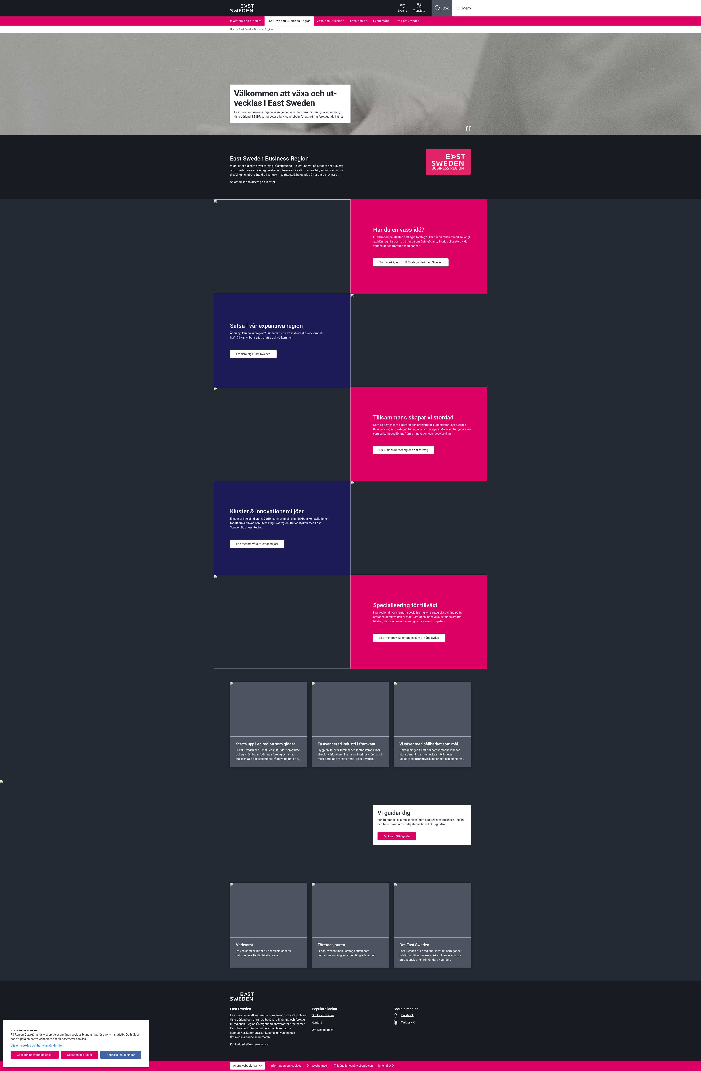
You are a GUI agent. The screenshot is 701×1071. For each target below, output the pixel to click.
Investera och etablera (246, 21)
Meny (466, 8)
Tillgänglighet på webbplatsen (353, 1065)
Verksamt (244, 945)
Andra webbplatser (245, 1065)
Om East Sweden (408, 21)
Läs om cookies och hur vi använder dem (37, 1045)
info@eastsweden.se (255, 1044)
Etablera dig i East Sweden (253, 354)
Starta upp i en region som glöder (265, 744)
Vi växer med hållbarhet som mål (428, 744)
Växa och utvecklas (330, 21)
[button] (442, 8)
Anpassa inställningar (121, 1055)
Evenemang (381, 21)
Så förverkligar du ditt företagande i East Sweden (410, 262)
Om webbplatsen (323, 1030)
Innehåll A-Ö (386, 1065)
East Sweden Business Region (289, 21)
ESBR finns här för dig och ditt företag (403, 450)
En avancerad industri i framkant (346, 744)
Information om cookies (286, 1065)
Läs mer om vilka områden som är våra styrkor (409, 637)
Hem (232, 29)
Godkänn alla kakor (79, 1055)
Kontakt (317, 1022)
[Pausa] (468, 128)
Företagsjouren (331, 945)
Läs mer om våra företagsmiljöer (257, 544)
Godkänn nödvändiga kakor (34, 1055)
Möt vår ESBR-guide (396, 836)
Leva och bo (358, 21)
